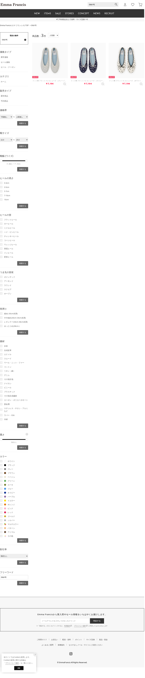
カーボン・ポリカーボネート (16, 400)
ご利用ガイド (42, 639)
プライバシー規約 (80, 626)
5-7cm (6, 191)
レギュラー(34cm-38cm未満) (16, 322)
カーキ (10, 485)
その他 (10, 536)
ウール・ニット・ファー (14, 362)
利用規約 (67, 626)
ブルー (10, 488)
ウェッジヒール (10, 244)
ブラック (11, 465)
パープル (11, 496)
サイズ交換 (90, 639)
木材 (6, 419)
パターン (11, 528)
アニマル (11, 532)
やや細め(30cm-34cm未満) (15, 318)
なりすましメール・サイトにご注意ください (86, 645)
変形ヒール (8, 257)
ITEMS (47, 14)
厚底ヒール (8, 248)
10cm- (6, 199)
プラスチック (9, 391)
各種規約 (61, 645)
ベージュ (11, 477)
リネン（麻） (9, 371)
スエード (7, 358)
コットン (7, 367)
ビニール (7, 387)
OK (19, 668)
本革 (6, 346)
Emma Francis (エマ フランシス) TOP (14, 25)
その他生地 (8, 379)
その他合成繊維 (10, 396)
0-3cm (6, 183)
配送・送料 (66, 639)
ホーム (3, 81)
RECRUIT (109, 14)
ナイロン (7, 383)
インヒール (8, 253)
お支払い (54, 639)
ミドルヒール (9, 228)
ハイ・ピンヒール (11, 232)
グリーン (11, 481)
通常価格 (4, 57)
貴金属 (7, 404)
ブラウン (11, 473)
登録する (97, 621)
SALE (58, 14)
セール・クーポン (8, 67)
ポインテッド (9, 277)
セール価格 (5, 62)
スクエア (7, 289)
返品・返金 (103, 639)
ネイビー (11, 492)
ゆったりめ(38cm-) (11, 326)
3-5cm (6, 187)
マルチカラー (13, 524)
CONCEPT (83, 14)
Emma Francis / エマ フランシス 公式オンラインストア (13, 4)
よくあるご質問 (47, 645)
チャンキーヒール (11, 236)
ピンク (10, 508)
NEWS (96, 14)
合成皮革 (7, 350)
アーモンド (8, 281)
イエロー (11, 500)
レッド (10, 512)
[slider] (26, 161)
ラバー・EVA (9, 415)
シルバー (11, 520)
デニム (7, 375)
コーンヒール (9, 240)
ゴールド (11, 516)
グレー (10, 469)
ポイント (78, 639)
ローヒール (8, 223)
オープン (7, 293)
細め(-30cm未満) (11, 313)
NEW (37, 14)
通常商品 (4, 96)
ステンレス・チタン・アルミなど (16, 409)
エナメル (7, 354)
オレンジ (11, 504)
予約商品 (4, 101)
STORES (69, 14)
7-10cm (7, 195)
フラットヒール (10, 219)
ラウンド (7, 285)
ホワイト (11, 461)
